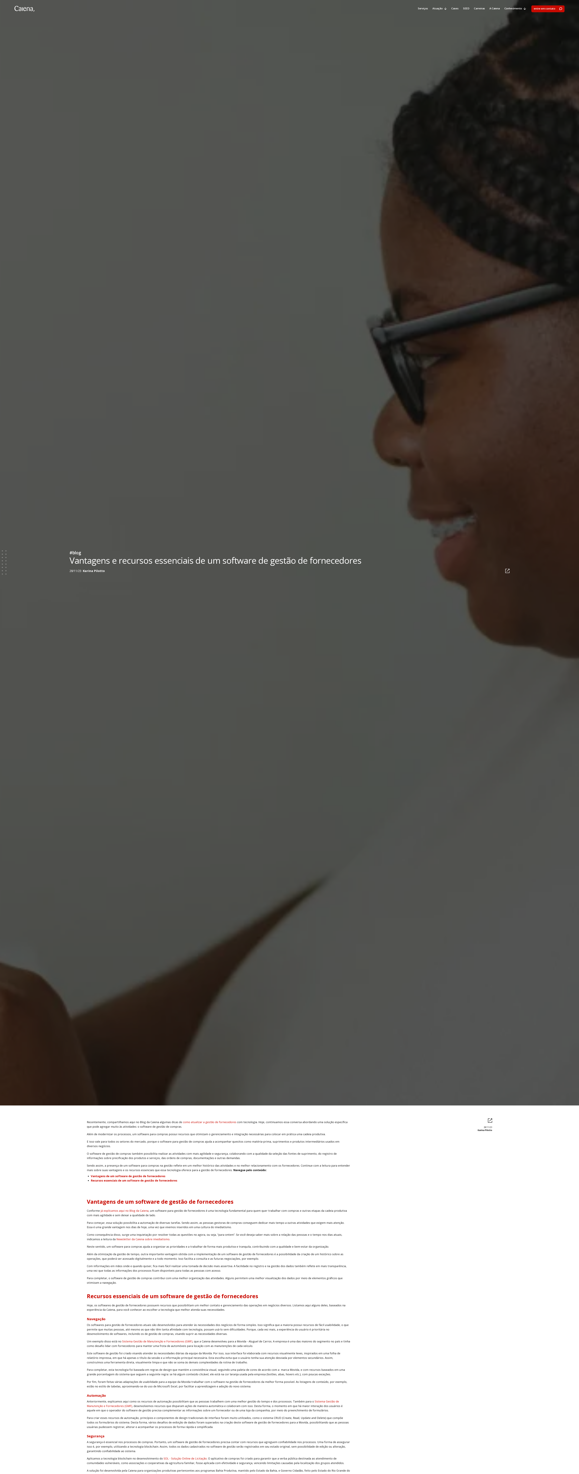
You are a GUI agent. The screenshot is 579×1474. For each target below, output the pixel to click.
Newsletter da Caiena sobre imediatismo (142, 1239)
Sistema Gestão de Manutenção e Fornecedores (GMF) (157, 1341)
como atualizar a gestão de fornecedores (209, 1122)
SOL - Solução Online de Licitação (185, 1458)
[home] (24, 9)
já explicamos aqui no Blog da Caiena (125, 1210)
